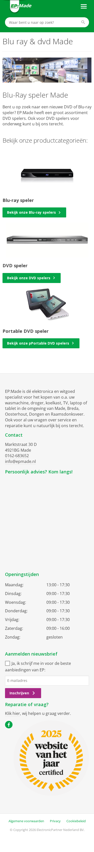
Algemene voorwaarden (26, 821)
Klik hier (12, 713)
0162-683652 (17, 455)
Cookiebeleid (76, 821)
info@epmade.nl (20, 461)
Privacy (55, 821)
